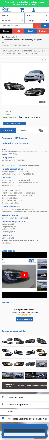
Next (47, 84)
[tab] (41, 130)
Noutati (30, 31)
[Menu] (44, 10)
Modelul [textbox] (6, 20)
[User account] (33, 10)
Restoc (6, 31)
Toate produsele (12, 37)
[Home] (3, 37)
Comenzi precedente (30, 117)
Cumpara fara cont (15, 123)
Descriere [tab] (8, 130)
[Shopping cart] (22, 10)
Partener (42, 31)
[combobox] (12, 15)
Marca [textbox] (5, 15)
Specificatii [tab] (24, 130)
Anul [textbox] (29, 15)
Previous (2, 84)
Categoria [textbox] (31, 20)
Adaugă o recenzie (24, 319)
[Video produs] (24, 275)
